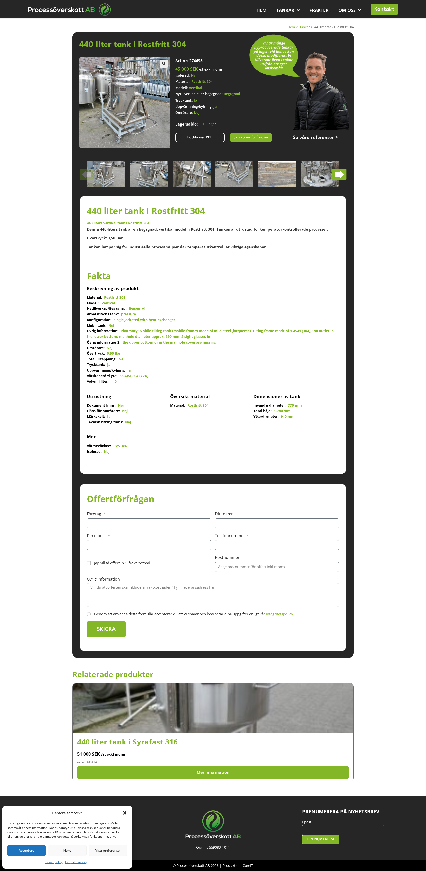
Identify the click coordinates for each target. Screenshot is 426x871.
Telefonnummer (230, 535)
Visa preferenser (108, 850)
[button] (124, 812)
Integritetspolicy (76, 862)
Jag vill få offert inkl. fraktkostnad (122, 562)
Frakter (319, 10)
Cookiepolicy (54, 862)
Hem (261, 10)
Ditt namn (224, 514)
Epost (306, 822)
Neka (67, 850)
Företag (94, 514)
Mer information (213, 772)
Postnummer (227, 557)
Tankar (285, 10)
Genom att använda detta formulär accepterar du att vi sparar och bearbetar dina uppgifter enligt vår (193, 613)
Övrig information (103, 579)
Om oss (347, 10)
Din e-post (97, 535)
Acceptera (27, 850)
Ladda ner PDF (199, 137)
